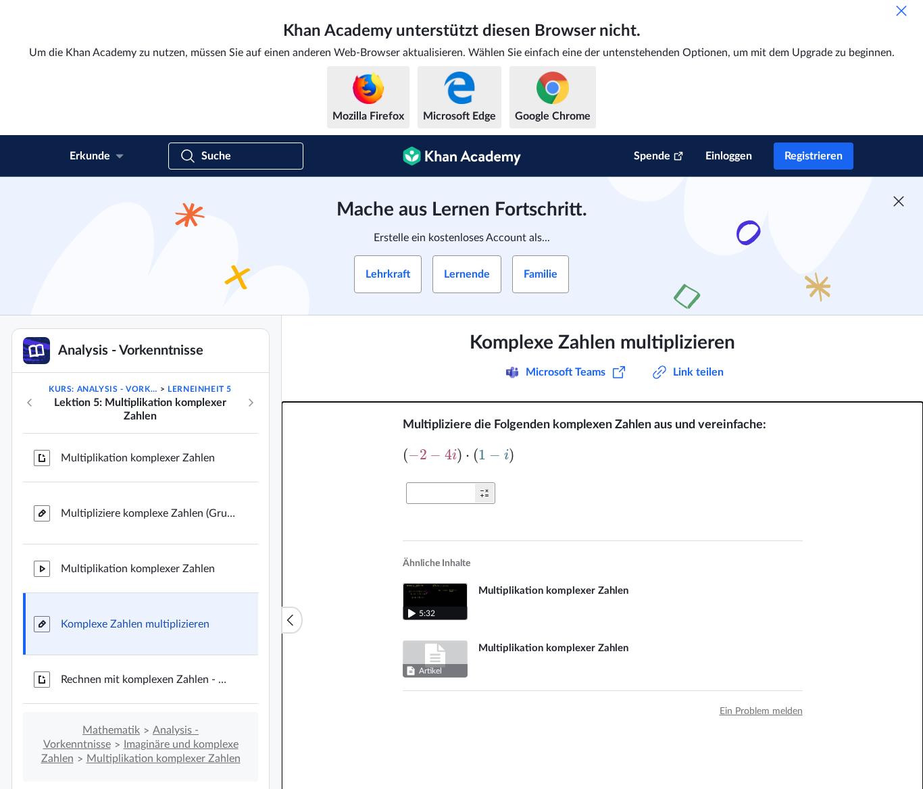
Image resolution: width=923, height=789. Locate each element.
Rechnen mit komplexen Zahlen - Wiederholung (148, 679)
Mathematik (111, 730)
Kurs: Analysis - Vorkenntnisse (103, 389)
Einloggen (728, 156)
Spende (652, 156)
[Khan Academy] (462, 156)
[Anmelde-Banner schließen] (898, 201)
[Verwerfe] (901, 11)
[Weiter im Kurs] (251, 402)
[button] (484, 493)
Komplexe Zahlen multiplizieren (135, 624)
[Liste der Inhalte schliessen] (292, 620)
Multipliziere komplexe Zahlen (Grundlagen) (148, 513)
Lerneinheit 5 (200, 389)
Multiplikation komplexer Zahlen (138, 458)
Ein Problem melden (761, 711)
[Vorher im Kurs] (30, 402)
